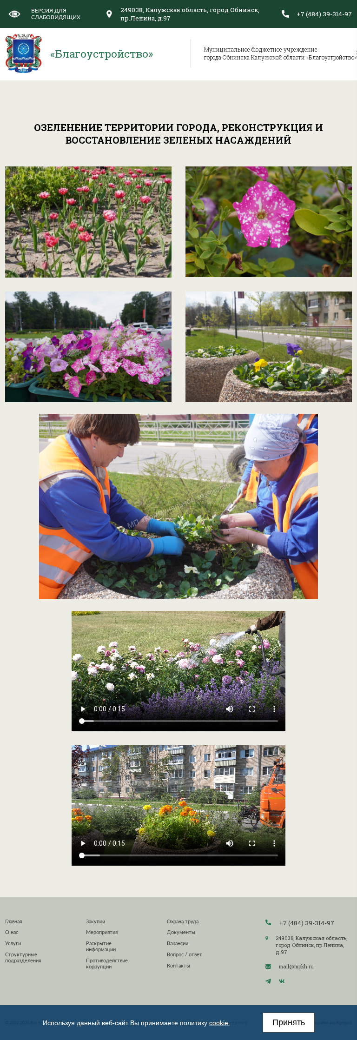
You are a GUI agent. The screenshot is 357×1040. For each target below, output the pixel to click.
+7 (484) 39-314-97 (324, 14)
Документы (181, 932)
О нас (11, 932)
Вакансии (177, 943)
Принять (288, 1022)
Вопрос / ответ (184, 954)
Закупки (95, 921)
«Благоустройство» (101, 53)
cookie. (219, 1023)
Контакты (178, 965)
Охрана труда (182, 921)
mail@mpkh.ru (296, 966)
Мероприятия (102, 932)
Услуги (13, 943)
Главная (13, 921)
